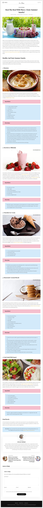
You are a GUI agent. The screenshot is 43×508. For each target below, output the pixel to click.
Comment (6, 476)
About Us (16, 503)
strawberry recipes (34, 177)
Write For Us (21, 503)
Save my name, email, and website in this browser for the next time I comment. (19, 491)
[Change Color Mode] (38, 2)
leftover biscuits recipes (35, 305)
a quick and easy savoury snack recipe (12, 52)
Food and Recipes (21, 7)
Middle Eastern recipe (10, 97)
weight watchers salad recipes (27, 384)
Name (5, 487)
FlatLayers (34, 504)
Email (17, 487)
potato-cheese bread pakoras (28, 430)
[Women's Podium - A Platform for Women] (21, 4)
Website (29, 487)
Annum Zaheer (14, 14)
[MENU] (3, 2)
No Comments (25, 14)
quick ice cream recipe (18, 242)
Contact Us (26, 503)
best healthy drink (25, 174)
